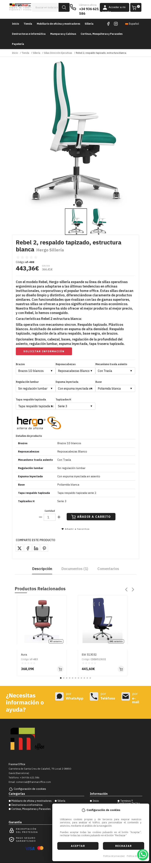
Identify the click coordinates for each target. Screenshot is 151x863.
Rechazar (123, 846)
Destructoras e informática (29, 33)
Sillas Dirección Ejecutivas (58, 52)
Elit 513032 (89, 654)
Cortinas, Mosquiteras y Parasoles (101, 33)
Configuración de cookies (30, 789)
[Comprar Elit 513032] (121, 669)
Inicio (15, 23)
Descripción (42, 568)
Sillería (89, 23)
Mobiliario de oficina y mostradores (58, 23)
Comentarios (108, 568)
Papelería (18, 44)
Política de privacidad (113, 856)
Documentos (74, 568)
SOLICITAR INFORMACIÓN (43, 351)
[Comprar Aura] (60, 669)
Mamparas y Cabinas (63, 33)
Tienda (28, 23)
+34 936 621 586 (89, 11)
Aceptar (78, 846)
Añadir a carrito (94, 516)
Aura (24, 654)
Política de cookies (136, 856)
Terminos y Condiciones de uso (128, 802)
